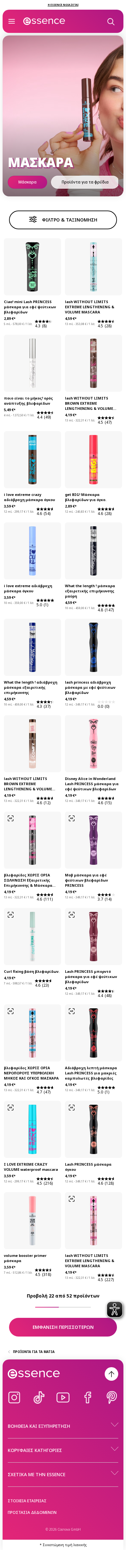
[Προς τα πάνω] (111, 1374)
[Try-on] (10, 818)
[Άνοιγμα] (11, 21)
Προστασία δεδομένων (32, 1512)
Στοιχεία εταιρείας (27, 1501)
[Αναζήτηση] (110, 21)
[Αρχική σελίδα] (44, 21)
